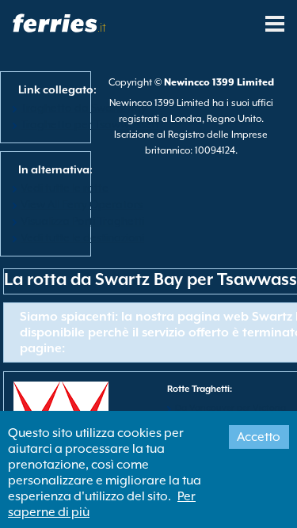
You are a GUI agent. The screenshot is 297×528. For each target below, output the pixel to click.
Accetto (258, 437)
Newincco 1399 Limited (219, 82)
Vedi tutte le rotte (65, 187)
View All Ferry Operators (82, 204)
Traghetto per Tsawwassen (89, 124)
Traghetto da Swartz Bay (84, 107)
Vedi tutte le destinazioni (82, 237)
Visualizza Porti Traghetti (82, 221)
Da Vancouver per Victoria (230, 408)
